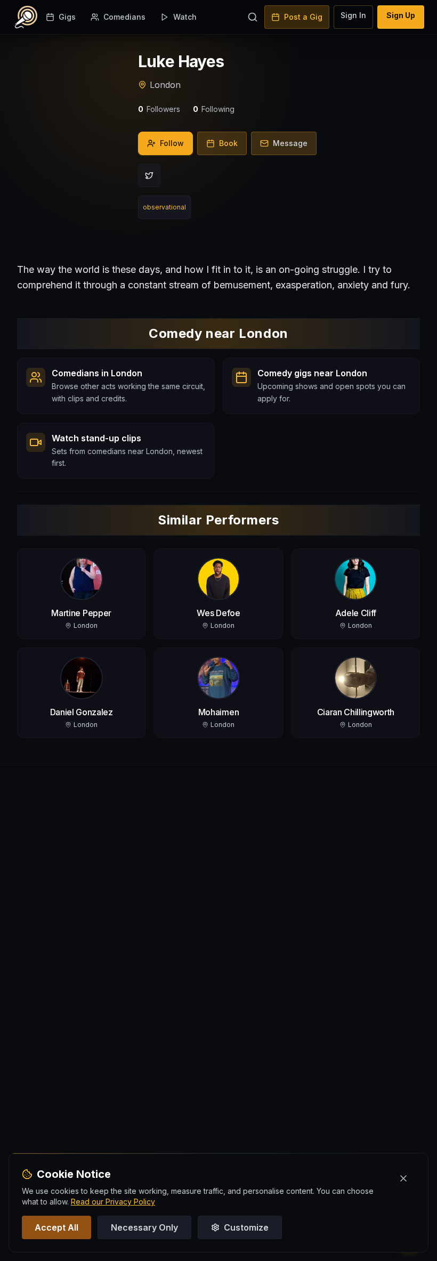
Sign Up (400, 15)
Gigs (67, 16)
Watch (185, 16)
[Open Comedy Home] (26, 17)
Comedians (124, 16)
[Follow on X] (149, 175)
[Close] (403, 1178)
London (165, 84)
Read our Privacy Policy (113, 1201)
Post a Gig (303, 16)
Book (228, 143)
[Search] (252, 17)
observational (164, 207)
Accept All (56, 1227)
